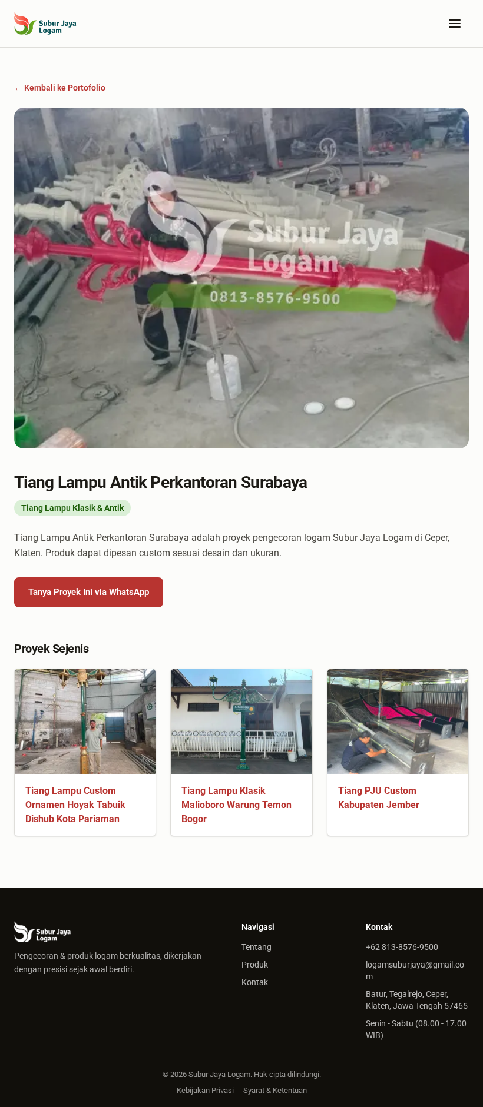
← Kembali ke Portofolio (59, 87)
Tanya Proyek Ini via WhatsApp (88, 592)
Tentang (257, 947)
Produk (255, 964)
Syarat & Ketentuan (275, 1090)
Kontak (255, 982)
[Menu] (455, 23)
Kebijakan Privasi (205, 1090)
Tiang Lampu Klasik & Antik (72, 508)
